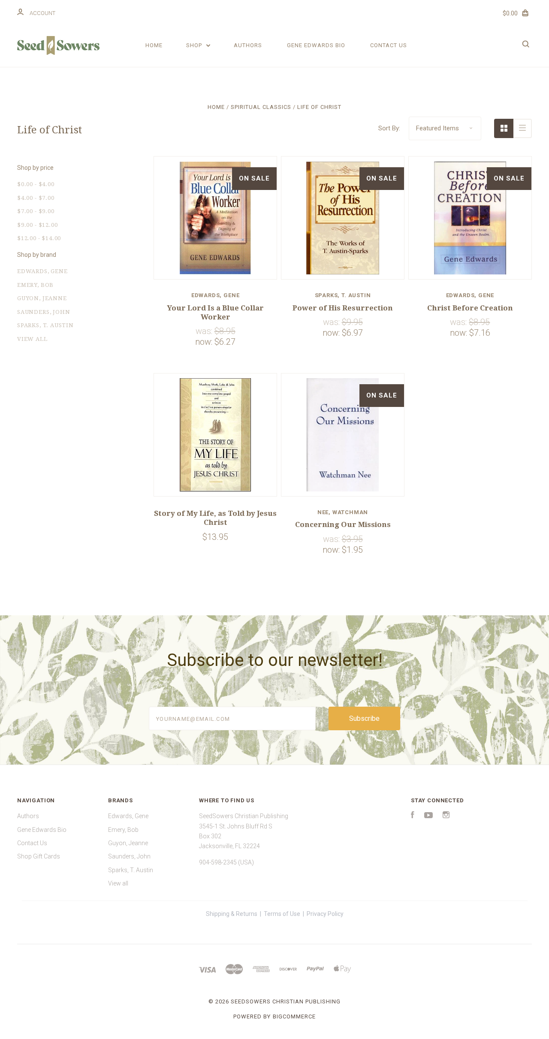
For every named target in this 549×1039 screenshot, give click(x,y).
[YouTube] (428, 816)
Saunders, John (43, 312)
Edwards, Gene (42, 271)
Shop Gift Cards (38, 856)
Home (154, 45)
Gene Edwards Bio (316, 45)
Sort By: (389, 128)
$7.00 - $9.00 (35, 211)
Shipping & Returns (231, 913)
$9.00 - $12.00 (37, 225)
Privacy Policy (325, 913)
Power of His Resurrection (343, 308)
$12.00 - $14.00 (39, 238)
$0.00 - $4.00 (35, 184)
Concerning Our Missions (343, 524)
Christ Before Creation (470, 308)
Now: (204, 342)
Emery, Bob (35, 285)
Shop (195, 45)
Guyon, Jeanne (42, 298)
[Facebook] (412, 816)
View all (32, 339)
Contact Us (388, 45)
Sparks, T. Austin (45, 325)
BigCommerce (294, 1016)
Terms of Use (282, 913)
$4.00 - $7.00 (35, 198)
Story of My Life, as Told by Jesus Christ (215, 518)
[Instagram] (446, 816)
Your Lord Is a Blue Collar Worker (215, 312)
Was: (205, 331)
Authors (248, 45)
